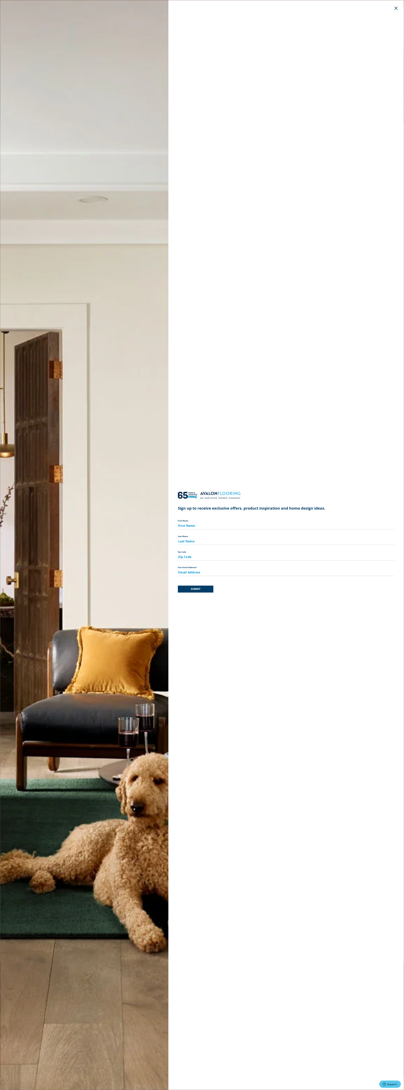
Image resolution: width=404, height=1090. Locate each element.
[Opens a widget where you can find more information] (390, 1084)
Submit (195, 589)
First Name (183, 520)
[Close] (396, 8)
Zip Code (182, 552)
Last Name (183, 536)
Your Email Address (187, 567)
